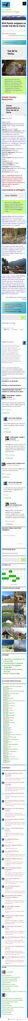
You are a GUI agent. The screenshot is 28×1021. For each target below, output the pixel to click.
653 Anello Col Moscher (9, 33)
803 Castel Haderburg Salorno (10, 744)
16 (14, 576)
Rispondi (6, 413)
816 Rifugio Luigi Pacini (8, 713)
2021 (14, 370)
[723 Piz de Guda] (8, 646)
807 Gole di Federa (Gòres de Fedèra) (12, 734)
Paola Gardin (8, 808)
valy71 (6, 782)
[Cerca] (23, 317)
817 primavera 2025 (8, 710)
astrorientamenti (9, 895)
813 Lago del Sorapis (8, 720)
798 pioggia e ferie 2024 (9, 756)
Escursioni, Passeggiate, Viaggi (14, 368)
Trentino (4, 375)
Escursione (9, 371)
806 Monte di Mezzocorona (9, 737)
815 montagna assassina (9, 715)
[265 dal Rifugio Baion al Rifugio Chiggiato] (8, 597)
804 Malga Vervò (7, 742)
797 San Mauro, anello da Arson (10, 758)
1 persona (9, 409)
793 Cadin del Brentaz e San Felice (16, 801)
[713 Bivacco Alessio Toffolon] (20, 634)
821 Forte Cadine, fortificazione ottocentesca (14, 700)
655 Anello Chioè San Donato (17, 35)
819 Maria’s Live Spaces (9, 705)
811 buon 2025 (6, 725)
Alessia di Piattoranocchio (15, 463)
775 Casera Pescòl (6, 989)
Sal (18, 367)
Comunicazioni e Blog (12, 663)
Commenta (20, 543)
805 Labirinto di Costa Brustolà (10, 739)
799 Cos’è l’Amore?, (7, 754)
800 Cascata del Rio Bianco (9, 751)
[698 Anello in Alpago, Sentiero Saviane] (8, 609)
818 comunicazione (7, 708)
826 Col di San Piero (8, 688)
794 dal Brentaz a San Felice (9, 984)
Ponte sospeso (11, 372)
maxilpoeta (8, 915)
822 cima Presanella (8, 698)
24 (17, 578)
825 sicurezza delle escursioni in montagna (13, 691)
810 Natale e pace (7, 727)
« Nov (12, 584)
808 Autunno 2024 (7, 732)
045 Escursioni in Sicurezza (17, 793)
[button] (14, 68)
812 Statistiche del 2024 (9, 722)
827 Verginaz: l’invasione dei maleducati (13, 686)
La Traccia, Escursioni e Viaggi (10, 10)
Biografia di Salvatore (13, 839)
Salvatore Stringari (15, 418)
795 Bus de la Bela (6, 982)
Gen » (15, 584)
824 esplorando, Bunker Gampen (11, 693)
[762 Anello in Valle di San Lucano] (8, 634)
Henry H (7, 793)
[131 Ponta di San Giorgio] (20, 597)
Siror (22, 374)
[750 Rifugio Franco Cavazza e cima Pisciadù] (20, 646)
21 (7, 578)
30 (14, 580)
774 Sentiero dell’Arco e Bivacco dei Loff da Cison (14, 991)
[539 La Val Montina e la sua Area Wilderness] (8, 621)
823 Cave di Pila (7, 696)
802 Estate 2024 (7, 746)
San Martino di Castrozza (14, 374)
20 (3, 578)
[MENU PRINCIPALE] (24, 3)
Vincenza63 (8, 845)
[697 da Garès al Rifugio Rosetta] (20, 621)
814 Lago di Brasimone (8, 717)
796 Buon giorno (7, 761)
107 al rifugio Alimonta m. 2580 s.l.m (16, 937)
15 (10, 576)
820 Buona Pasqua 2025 (9, 703)
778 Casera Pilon (6, 988)
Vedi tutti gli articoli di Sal (11, 362)
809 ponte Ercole (7, 729)
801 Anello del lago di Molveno (10, 749)
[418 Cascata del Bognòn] (20, 609)
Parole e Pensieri (10, 673)
